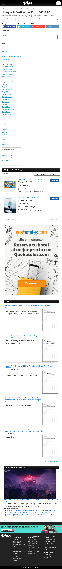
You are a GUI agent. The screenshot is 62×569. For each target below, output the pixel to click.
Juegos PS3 (5, 99)
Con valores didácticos (8, 66)
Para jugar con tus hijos (8, 69)
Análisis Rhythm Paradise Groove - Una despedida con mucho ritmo (29, 336)
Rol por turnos (6, 59)
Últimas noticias (33, 539)
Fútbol (3, 137)
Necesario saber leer (7, 74)
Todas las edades (6, 76)
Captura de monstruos (8, 49)
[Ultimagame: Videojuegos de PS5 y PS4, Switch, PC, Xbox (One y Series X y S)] (28, 3)
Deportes (4, 129)
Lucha (3, 139)
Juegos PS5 (5, 89)
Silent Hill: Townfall (49, 539)
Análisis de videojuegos (51, 461)
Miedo (3, 142)
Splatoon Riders (48, 543)
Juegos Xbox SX (6, 94)
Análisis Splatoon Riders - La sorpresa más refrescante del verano (28, 306)
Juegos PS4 (5, 92)
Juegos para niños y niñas (9, 71)
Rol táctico (5, 51)
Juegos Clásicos (6, 114)
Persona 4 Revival (49, 541)
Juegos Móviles (6, 112)
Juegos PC (5, 84)
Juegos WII (5, 104)
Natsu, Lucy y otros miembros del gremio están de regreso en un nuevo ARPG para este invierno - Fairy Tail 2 (32, 510)
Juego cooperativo (7, 155)
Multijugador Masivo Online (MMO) (11, 56)
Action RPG (5, 46)
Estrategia (4, 134)
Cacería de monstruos (8, 54)
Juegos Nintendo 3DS (8, 109)
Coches (4, 127)
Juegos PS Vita (6, 107)
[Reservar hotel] (31, 259)
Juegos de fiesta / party (8, 157)
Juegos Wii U (5, 102)
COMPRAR (54, 180)
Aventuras (5, 124)
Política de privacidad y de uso (47, 555)
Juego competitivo (7, 152)
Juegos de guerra (7, 162)
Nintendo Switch (33, 541)
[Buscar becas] (31, 529)
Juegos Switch (6, 87)
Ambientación (6, 160)
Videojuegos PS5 (33, 543)
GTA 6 (45, 545)
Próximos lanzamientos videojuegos (17, 541)
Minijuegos (5, 144)
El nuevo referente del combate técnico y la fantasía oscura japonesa (31, 500)
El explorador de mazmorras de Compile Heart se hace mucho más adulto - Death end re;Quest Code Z (31, 512)
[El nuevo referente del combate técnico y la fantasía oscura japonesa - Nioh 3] (31, 484)
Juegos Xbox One (7, 97)
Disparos (4, 132)
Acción (4, 122)
